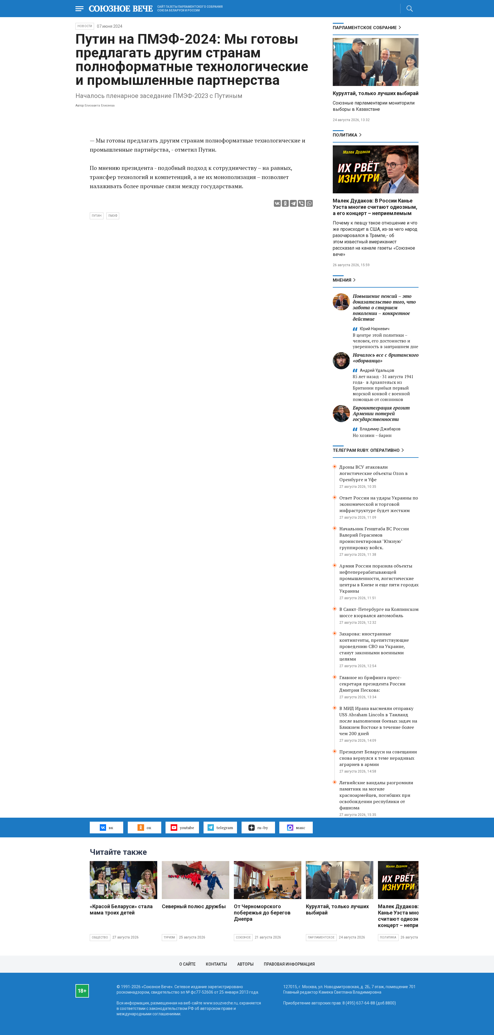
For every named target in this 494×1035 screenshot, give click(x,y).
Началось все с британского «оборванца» (386, 358)
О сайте (187, 964)
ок (149, 827)
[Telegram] (293, 203)
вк (111, 827)
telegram (224, 827)
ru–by (262, 827)
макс (300, 827)
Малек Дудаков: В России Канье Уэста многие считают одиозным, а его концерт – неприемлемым (375, 207)
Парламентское (321, 937)
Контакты (216, 964)
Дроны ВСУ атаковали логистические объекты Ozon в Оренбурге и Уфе (373, 473)
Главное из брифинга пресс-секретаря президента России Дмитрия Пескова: (372, 683)
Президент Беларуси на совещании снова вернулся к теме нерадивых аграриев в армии (378, 758)
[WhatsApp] (309, 203)
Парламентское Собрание (365, 27)
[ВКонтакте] (277, 203)
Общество (100, 937)
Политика (345, 135)
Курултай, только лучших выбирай (376, 93)
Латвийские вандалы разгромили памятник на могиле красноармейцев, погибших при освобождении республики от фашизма (376, 795)
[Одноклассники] (285, 203)
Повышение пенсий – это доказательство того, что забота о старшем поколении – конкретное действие (384, 307)
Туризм (169, 937)
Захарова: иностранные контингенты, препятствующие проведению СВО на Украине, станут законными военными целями (374, 646)
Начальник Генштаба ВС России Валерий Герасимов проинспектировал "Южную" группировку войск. (374, 538)
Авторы (245, 964)
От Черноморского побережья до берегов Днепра (262, 912)
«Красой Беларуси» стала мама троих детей (121, 909)
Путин (96, 215)
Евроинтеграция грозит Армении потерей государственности (381, 413)
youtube (187, 827)
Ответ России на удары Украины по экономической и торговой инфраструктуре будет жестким (378, 504)
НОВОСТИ (84, 26)
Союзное (243, 937)
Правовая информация (289, 964)
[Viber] (301, 203)
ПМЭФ (112, 215)
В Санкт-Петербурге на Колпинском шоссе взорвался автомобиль (379, 612)
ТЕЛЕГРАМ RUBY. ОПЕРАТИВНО (366, 450)
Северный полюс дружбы (194, 906)
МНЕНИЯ (342, 280)
